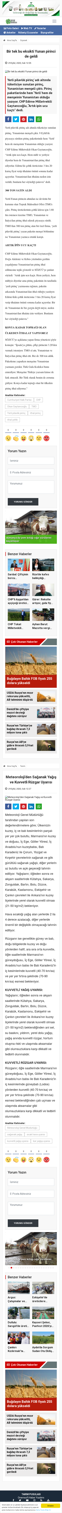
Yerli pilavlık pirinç (16, 413)
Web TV (27, 28)
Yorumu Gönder (23, 502)
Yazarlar (41, 28)
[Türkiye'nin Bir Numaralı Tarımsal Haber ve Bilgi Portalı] (11, 21)
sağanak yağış (14, 1134)
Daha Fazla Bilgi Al (43, 1510)
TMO (34, 406)
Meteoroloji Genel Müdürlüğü (22, 1128)
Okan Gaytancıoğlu (17, 406)
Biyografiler (47, 32)
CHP (38, 400)
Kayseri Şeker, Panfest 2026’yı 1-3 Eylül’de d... (42, 1326)
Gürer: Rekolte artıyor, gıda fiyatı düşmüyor (43, 603)
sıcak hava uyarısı (36, 1134)
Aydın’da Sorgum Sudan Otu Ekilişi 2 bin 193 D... (42, 1351)
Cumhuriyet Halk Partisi (19, 400)
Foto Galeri (12, 28)
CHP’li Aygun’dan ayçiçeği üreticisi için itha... (18, 603)
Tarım (22, 766)
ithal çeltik (12, 419)
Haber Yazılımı (36, 1497)
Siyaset (23, 40)
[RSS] (41, 1500)
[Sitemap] (48, 1500)
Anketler (11, 32)
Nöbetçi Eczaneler (28, 32)
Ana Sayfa (12, 40)
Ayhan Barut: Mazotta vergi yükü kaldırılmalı (42, 628)
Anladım (50, 1505)
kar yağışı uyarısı (41, 1141)
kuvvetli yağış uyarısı (17, 1141)
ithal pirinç (35, 413)
